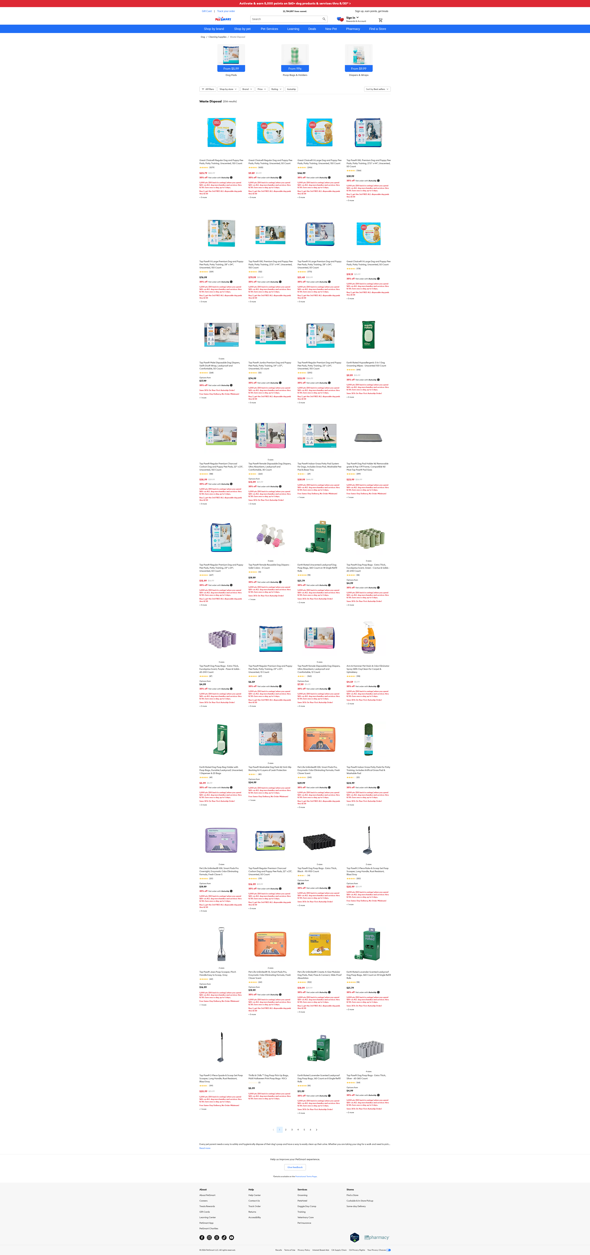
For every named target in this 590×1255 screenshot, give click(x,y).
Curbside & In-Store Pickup (360, 1200)
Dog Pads (231, 74)
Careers (203, 1200)
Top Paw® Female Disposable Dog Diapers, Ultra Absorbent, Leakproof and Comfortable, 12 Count (319, 669)
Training (302, 1211)
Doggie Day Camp (307, 1206)
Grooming (302, 1195)
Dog (203, 36)
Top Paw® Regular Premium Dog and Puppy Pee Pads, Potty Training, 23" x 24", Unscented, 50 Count (221, 567)
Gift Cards (204, 1211)
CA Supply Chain (339, 1250)
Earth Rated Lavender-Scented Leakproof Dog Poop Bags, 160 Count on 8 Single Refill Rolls (319, 1078)
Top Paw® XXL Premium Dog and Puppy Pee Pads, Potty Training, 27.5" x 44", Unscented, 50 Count (369, 163)
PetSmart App (206, 1223)
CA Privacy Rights (357, 1250)
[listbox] (295, 60)
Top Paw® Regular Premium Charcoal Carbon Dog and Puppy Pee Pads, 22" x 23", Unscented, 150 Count (221, 466)
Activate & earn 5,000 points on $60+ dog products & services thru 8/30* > (295, 3)
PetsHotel (302, 1200)
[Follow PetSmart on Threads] (216, 1237)
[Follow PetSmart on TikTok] (224, 1237)
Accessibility (254, 1217)
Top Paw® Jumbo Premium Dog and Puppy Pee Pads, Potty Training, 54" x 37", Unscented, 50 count (269, 365)
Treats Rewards (207, 1206)
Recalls (278, 1250)
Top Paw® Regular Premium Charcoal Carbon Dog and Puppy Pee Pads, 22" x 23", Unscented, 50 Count (270, 871)
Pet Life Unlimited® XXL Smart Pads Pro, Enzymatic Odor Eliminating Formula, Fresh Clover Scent (319, 770)
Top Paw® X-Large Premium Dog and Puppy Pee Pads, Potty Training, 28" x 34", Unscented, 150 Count (221, 264)
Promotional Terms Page (306, 1176)
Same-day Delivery (356, 1206)
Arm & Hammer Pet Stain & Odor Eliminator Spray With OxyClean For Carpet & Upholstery (368, 669)
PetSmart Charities (208, 1228)
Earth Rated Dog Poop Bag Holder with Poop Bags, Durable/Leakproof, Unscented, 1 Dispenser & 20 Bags (221, 770)
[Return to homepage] (223, 19)
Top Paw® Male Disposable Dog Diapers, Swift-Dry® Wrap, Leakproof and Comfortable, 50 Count (219, 365)
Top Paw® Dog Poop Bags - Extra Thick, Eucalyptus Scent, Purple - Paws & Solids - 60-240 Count (219, 669)
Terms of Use (289, 1250)
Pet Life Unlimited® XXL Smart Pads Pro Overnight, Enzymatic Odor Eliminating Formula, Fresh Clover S (219, 871)
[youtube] (231, 1237)
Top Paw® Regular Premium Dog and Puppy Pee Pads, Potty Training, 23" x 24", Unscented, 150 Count (319, 365)
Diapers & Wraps (358, 74)
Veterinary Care (306, 1217)
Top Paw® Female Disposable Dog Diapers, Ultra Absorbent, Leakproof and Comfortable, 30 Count (269, 466)
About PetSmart (207, 1195)
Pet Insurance (304, 1223)
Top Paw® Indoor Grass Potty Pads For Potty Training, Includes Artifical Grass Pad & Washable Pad (368, 770)
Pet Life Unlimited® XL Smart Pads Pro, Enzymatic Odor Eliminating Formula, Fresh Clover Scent (269, 974)
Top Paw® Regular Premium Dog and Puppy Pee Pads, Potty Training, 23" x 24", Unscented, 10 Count (270, 669)
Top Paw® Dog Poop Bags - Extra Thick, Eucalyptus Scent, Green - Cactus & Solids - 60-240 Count (368, 567)
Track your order (226, 11)
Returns (252, 1211)
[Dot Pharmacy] (377, 1237)
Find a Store (352, 1195)
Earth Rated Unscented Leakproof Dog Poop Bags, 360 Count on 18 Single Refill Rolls (317, 567)
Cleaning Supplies (217, 36)
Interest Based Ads (321, 1250)
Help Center (254, 1195)
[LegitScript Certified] (354, 1238)
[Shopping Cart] (385, 20)
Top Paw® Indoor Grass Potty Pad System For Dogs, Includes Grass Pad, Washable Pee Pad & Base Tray (319, 466)
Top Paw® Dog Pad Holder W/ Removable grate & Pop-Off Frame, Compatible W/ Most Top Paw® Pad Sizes (367, 466)
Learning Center (207, 1217)
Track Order (254, 1206)
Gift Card (207, 11)
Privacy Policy (304, 1250)
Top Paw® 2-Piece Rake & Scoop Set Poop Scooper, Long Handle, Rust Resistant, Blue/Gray (368, 871)
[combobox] (289, 19)
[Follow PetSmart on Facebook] (201, 1237)
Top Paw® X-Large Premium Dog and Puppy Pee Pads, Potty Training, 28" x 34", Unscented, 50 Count (320, 264)
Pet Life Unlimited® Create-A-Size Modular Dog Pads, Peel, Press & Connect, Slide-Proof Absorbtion (320, 974)
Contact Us (254, 1200)
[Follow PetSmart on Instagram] (209, 1237)
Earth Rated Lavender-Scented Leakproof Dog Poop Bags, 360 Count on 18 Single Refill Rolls (369, 974)
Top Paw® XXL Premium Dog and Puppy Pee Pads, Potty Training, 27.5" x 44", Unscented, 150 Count (270, 264)
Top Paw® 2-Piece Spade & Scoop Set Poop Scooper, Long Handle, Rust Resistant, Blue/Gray (221, 1078)
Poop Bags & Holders (295, 74)
